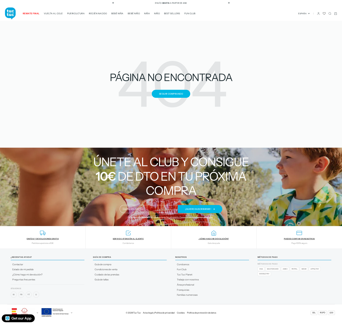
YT (28, 294)
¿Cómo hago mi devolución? (27, 274)
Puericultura (76, 13)
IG (14, 294)
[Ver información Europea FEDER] (56, 313)
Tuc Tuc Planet (184, 274)
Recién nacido (98, 13)
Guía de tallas (101, 279)
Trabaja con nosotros (188, 279)
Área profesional (185, 284)
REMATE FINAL (31, 13)
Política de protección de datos (201, 312)
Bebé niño (134, 13)
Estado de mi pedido (23, 269)
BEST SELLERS (172, 13)
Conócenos (183, 264)
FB (21, 294)
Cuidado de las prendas (107, 274)
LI (36, 294)
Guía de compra (103, 264)
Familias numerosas (187, 294)
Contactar (17, 264)
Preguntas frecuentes (23, 279)
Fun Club (190, 13)
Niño (157, 13)
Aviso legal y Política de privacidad (159, 312)
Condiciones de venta (106, 269)
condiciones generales (202, 217)
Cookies (181, 312)
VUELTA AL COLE (53, 13)
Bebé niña (117, 13)
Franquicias (183, 289)
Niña (147, 13)
